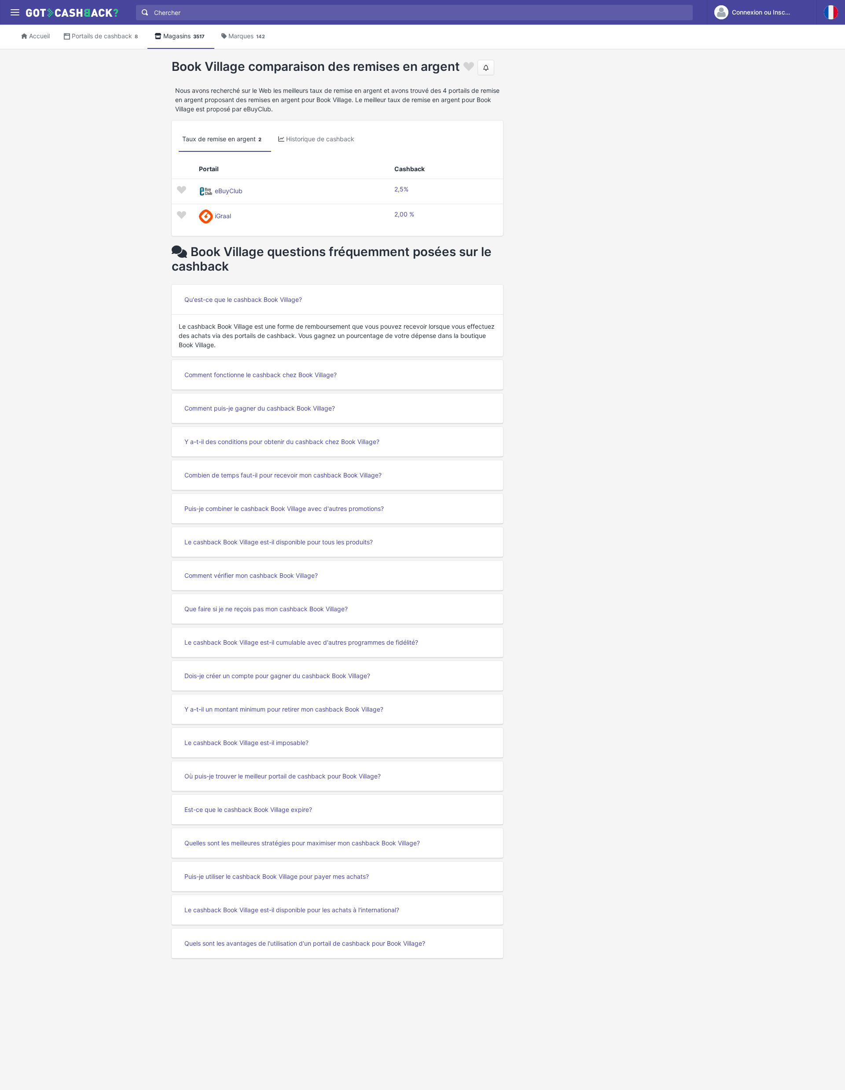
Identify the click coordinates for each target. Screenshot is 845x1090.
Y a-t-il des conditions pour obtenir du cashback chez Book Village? (281, 441)
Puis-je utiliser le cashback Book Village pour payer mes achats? (276, 876)
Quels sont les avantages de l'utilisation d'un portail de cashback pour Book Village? (304, 943)
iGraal (223, 216)
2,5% (401, 189)
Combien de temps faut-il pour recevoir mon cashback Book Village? (283, 475)
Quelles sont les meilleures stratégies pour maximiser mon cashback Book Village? (302, 843)
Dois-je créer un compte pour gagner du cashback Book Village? (277, 675)
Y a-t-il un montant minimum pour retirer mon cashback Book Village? (283, 709)
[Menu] (14, 12)
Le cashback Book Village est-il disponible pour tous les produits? (278, 542)
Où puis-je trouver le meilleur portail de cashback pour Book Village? (282, 776)
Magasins (184, 36)
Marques (246, 36)
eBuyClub (228, 191)
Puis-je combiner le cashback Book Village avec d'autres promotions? (284, 508)
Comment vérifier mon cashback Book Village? (251, 575)
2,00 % (404, 214)
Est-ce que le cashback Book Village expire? (248, 809)
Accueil (39, 36)
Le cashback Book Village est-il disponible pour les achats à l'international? (291, 910)
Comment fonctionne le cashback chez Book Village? (260, 374)
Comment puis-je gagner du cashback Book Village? (259, 408)
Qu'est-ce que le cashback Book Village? (243, 299)
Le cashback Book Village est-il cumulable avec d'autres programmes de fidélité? (301, 642)
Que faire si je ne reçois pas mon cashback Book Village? (266, 609)
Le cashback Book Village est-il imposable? (246, 742)
